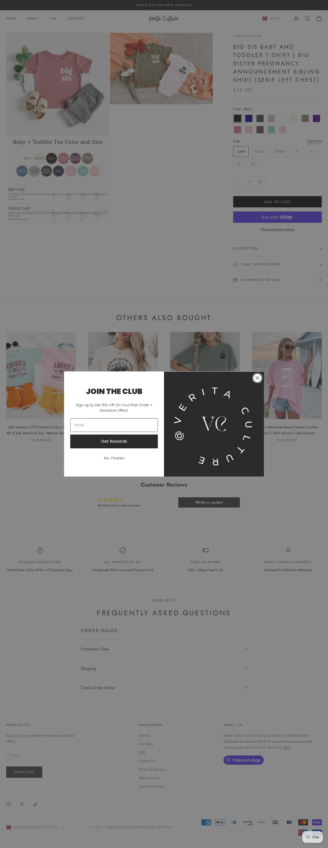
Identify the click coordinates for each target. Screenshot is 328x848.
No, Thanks (114, 458)
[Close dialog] (257, 377)
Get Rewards (114, 441)
